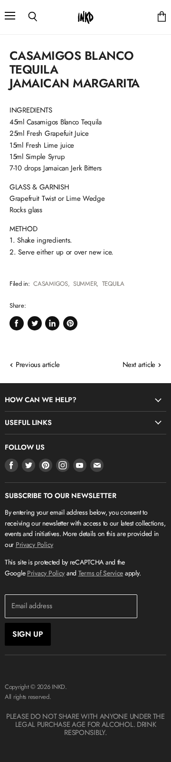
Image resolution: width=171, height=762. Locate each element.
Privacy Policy (34, 544)
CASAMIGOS (50, 283)
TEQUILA (113, 283)
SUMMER (84, 283)
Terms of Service (101, 573)
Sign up (27, 634)
